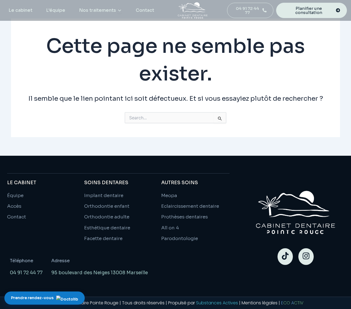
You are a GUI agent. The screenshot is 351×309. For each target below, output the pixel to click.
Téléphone (21, 261)
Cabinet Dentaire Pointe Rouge (85, 303)
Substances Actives (217, 303)
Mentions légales (260, 303)
